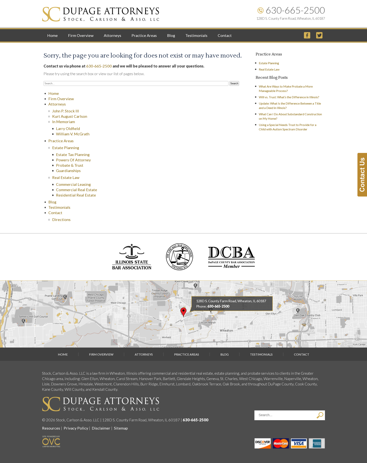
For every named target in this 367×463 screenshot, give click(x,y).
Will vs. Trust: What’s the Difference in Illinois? (289, 97)
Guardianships (68, 170)
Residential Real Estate (76, 195)
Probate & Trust (69, 165)
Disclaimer (101, 428)
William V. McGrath (72, 134)
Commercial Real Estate (76, 189)
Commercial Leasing (73, 184)
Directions (61, 219)
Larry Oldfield (68, 128)
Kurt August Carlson (69, 116)
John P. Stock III (65, 111)
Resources (51, 428)
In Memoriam (63, 121)
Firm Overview (80, 35)
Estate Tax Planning (73, 154)
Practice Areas (144, 35)
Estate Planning (65, 147)
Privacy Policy (76, 428)
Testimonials (196, 35)
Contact (225, 35)
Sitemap (121, 428)
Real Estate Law (65, 177)
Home (52, 35)
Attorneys (112, 35)
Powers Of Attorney (73, 160)
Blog (171, 35)
